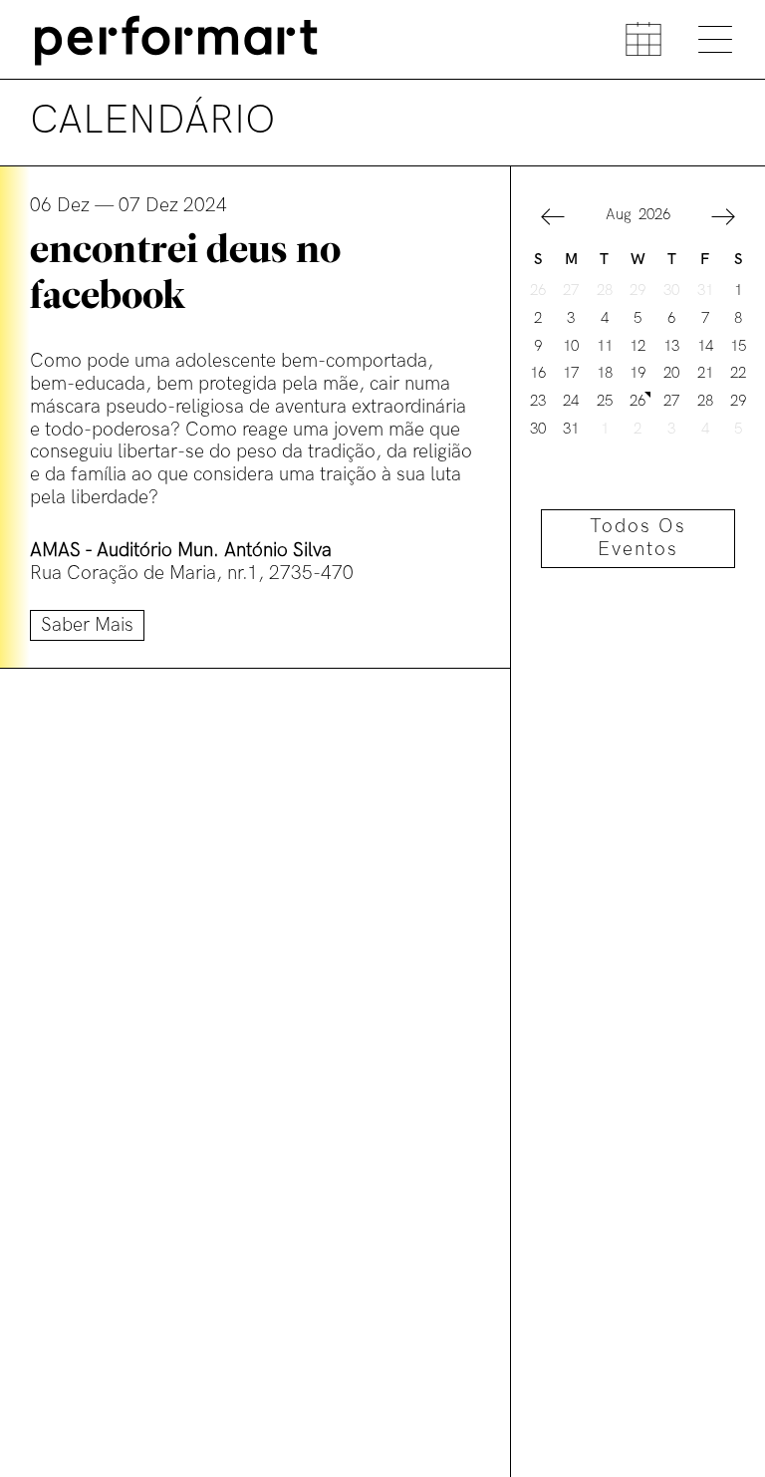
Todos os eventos (638, 538)
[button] (553, 219)
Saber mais (87, 625)
